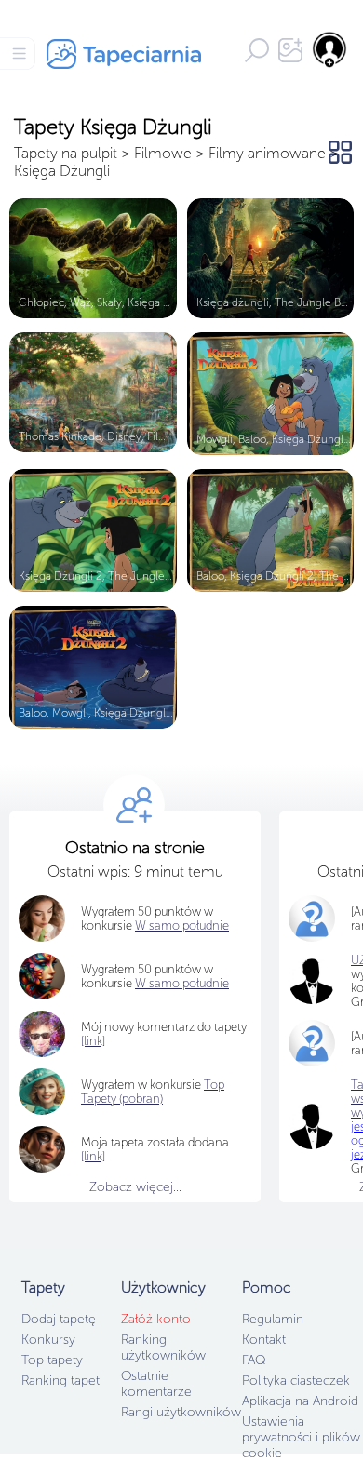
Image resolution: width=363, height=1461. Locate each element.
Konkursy (48, 1339)
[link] (93, 1156)
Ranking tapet (60, 1380)
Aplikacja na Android (300, 1401)
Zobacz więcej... (135, 1187)
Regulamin (272, 1319)
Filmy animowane (267, 153)
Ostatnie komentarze (156, 1384)
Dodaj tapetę (58, 1319)
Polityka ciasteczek (296, 1380)
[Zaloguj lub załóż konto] (330, 49)
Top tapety (52, 1360)
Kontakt (264, 1339)
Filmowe (163, 153)
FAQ (253, 1360)
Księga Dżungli (62, 171)
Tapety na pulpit (65, 153)
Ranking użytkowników (163, 1347)
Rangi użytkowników (181, 1412)
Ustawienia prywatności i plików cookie (301, 1437)
